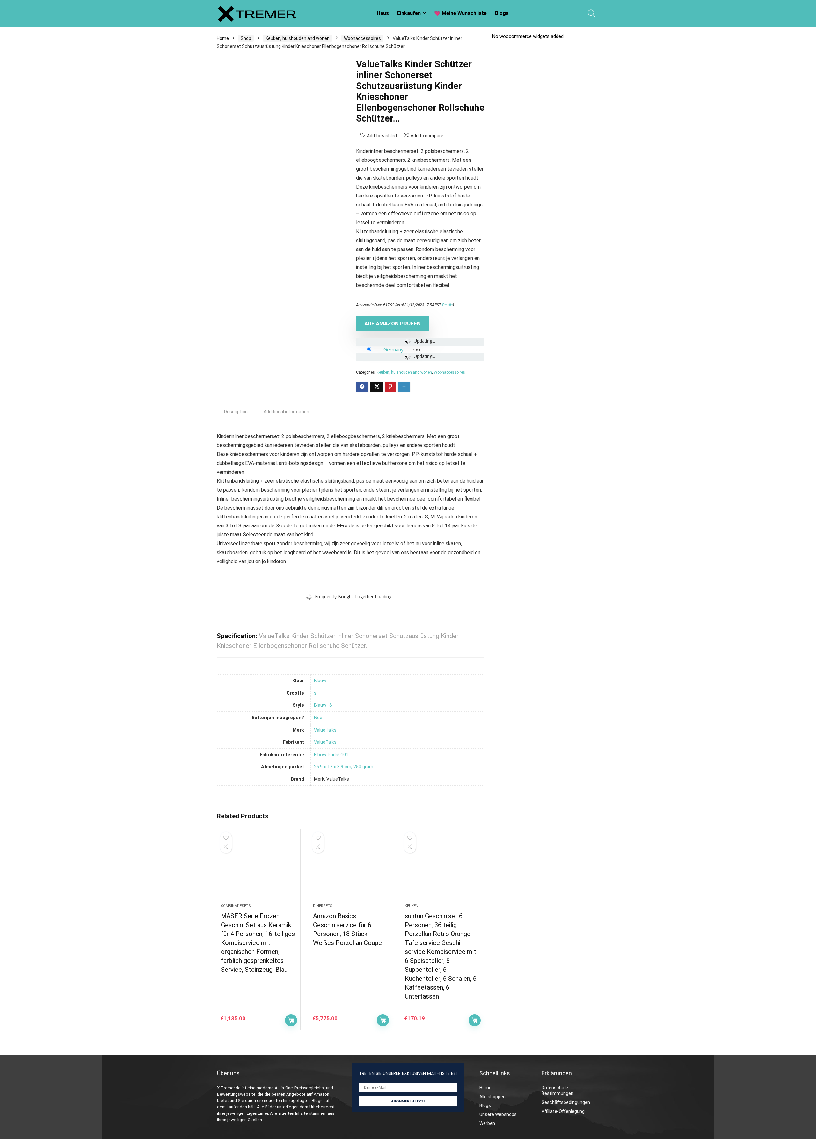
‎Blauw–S (323, 705)
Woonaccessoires (362, 38)
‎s (315, 693)
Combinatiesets (236, 906)
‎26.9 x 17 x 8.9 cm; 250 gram (343, 767)
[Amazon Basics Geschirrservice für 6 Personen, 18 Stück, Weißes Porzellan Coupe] (350, 869)
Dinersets (322, 906)
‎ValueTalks (325, 730)
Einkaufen (409, 13)
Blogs (502, 13)
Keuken (411, 906)
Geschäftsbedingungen (566, 1102)
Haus (383, 13)
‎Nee (318, 717)
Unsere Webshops (498, 1114)
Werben (487, 1123)
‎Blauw (320, 680)
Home (223, 38)
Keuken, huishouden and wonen (298, 38)
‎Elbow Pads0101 (331, 754)
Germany (393, 349)
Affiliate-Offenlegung (563, 1111)
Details (447, 305)
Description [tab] (236, 411)
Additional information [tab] (286, 411)
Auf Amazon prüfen (392, 323)
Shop (246, 38)
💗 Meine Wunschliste (460, 13)
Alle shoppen (492, 1096)
